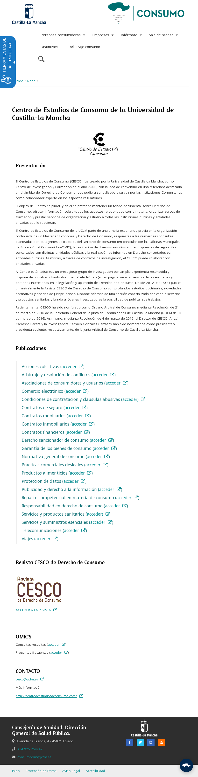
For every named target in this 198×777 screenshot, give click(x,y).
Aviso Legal (71, 771)
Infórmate (132, 36)
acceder (69, 366)
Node (31, 81)
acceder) (130, 399)
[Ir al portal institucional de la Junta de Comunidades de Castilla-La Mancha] (29, 13)
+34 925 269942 (29, 749)
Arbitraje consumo (85, 46)
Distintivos (49, 46)
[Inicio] (146, 13)
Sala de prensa (164, 36)
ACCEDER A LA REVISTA (33, 610)
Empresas (103, 36)
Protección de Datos (41, 771)
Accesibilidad (95, 771)
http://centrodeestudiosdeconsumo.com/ (46, 696)
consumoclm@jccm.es (34, 757)
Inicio (19, 81)
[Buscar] (41, 58)
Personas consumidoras (63, 36)
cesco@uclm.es (27, 679)
